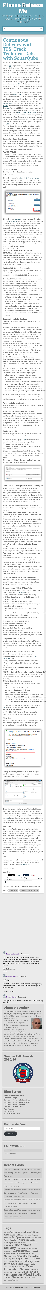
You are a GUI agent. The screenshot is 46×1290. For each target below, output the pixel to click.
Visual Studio (30, 1272)
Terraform (33, 1269)
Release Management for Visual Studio (22, 1262)
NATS (14, 1256)
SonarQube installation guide (26, 112)
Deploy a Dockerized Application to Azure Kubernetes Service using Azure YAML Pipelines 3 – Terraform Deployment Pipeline (22, 1203)
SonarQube (17, 94)
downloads (13, 221)
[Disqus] (23, 922)
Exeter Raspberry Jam (12, 1045)
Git (25, 1251)
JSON (29, 1251)
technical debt (17, 84)
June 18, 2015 (27, 62)
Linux (18, 1253)
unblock (17, 219)
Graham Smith (15, 62)
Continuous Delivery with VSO (14, 1107)
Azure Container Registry (29, 1235)
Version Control (15, 1272)
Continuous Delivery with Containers (17, 1100)
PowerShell (22, 1256)
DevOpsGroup (9, 1039)
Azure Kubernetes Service (30, 1238)
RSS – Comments (10, 1154)
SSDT (23, 1267)
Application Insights (19, 1232)
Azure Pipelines (11, 1240)
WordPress (19, 1288)
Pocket (19, 875)
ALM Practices (9, 1109)
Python (12, 1258)
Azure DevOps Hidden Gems (14, 1095)
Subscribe (10, 1134)
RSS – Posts (8, 1150)
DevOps (13, 1251)
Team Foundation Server (29, 890)
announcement (8, 103)
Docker (20, 1250)
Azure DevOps (12, 1237)
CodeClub (17, 1041)
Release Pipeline (30, 1264)
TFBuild (7, 1272)
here (7, 818)
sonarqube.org (25, 864)
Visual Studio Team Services (22, 1276)
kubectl (34, 1251)
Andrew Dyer (35, 1288)
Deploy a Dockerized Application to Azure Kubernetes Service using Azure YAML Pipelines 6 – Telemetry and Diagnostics (22, 1172)
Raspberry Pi (22, 1258)
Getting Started (9, 1111)
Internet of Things (10, 1098)
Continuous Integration (24, 1248)
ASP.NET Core (33, 1232)
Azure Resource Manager (20, 1241)
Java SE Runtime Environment (30, 178)
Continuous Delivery (17, 1246)
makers (5, 106)
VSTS (26, 1278)
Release (31, 1259)
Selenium (7, 1267)
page (24, 440)
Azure (7, 1234)
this (10, 66)
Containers (9, 1245)
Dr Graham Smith (10, 1011)
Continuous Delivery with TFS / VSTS (17, 1102)
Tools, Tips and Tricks (12, 1113)
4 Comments (37, 62)
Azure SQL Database (20, 1243)
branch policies (32, 1243)
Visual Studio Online (14, 1275)
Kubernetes (9, 1253)
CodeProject (14, 887)
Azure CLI (15, 1235)
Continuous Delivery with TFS (29, 887)
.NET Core (7, 1232)
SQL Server (16, 1267)
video (8, 108)
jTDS (7, 124)
